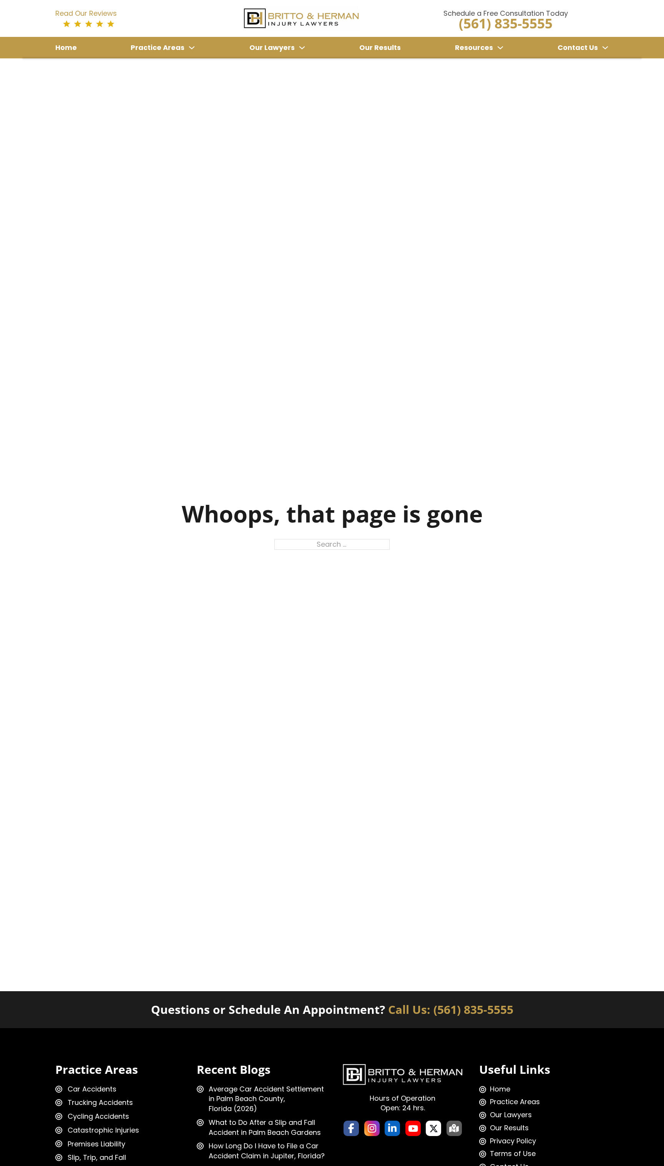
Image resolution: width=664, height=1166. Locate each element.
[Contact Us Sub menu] (605, 47)
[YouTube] (413, 1128)
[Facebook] (351, 1128)
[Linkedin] (392, 1128)
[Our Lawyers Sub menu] (302, 47)
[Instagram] (372, 1128)
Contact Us (578, 47)
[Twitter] (433, 1128)
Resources (474, 47)
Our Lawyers (272, 47)
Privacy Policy (513, 1141)
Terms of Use (513, 1153)
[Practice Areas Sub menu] (191, 47)
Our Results (380, 47)
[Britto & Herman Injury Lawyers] (301, 18)
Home (66, 47)
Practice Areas (157, 47)
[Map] (454, 1128)
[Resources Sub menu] (500, 47)
